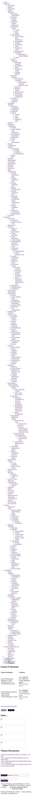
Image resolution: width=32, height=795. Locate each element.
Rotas (13, 547)
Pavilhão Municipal (14, 352)
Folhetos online (15, 632)
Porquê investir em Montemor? (15, 575)
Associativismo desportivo (15, 361)
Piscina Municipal (14, 349)
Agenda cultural (15, 554)
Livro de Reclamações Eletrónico (11, 661)
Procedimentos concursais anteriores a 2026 (23, 83)
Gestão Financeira (14, 60)
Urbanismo (14, 396)
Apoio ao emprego (14, 579)
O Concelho (11, 218)
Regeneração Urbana (15, 387)
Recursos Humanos (14, 76)
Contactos (10, 166)
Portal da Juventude (14, 380)
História (10, 7)
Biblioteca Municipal (14, 325)
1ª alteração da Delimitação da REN (19, 443)
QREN (13, 155)
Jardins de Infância (14, 229)
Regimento (14, 111)
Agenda (17, 30)
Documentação (15, 35)
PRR (12, 157)
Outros (17, 57)
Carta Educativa (19, 251)
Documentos (18, 93)
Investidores (7, 570)
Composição (14, 109)
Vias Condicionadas (15, 309)
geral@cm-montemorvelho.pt (19, 787)
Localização (11, 5)
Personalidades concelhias (15, 341)
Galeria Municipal (14, 330)
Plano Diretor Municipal (15, 592)
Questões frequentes (11, 637)
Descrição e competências (15, 107)
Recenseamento (15, 214)
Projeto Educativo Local (19, 253)
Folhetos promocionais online (15, 558)
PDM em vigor (22, 423)
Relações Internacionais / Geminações (12, 160)
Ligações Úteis (12, 640)
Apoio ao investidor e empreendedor (15, 583)
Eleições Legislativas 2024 (14, 192)
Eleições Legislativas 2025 (14, 184)
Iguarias (17, 521)
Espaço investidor (10, 572)
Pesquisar (4, 775)
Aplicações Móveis (11, 655)
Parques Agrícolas (14, 610)
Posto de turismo (16, 555)
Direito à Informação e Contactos (15, 453)
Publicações (14, 137)
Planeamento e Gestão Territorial (23, 55)
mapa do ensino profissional (9, 706)
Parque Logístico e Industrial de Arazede (16, 599)
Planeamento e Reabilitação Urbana (15, 417)
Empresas (14, 612)
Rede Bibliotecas (16, 327)
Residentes (7, 217)
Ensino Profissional (14, 237)
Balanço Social (19, 51)
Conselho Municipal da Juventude (15, 376)
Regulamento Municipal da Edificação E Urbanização (18, 408)
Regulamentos (19, 41)
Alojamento (14, 518)
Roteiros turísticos (13, 318)
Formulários (18, 52)
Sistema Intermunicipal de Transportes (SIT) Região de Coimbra (13, 497)
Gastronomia (15, 519)
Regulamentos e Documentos (15, 134)
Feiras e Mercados (10, 471)
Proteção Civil (12, 311)
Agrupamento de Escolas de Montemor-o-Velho (16, 244)
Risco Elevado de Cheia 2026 (12, 502)
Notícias (13, 127)
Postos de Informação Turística (11, 627)
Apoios (13, 485)
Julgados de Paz (12, 469)
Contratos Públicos (17, 73)
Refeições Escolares (17, 268)
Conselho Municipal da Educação (15, 257)
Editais (17, 33)
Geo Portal (11, 648)
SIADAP (17, 87)
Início (5, 2)
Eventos (13, 344)
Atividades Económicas (11, 595)
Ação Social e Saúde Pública (12, 291)
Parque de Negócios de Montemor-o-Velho (15, 605)
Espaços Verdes (15, 568)
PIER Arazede (22, 436)
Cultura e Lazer (12, 314)
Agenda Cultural (16, 305)
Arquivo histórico (13, 322)
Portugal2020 (15, 148)
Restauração (18, 523)
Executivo (14, 17)
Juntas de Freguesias (11, 123)
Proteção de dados (17, 788)
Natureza (13, 545)
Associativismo (12, 482)
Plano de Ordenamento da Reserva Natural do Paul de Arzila (23, 429)
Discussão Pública (14, 457)
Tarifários (17, 43)
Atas (16, 31)
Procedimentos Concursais (19, 79)
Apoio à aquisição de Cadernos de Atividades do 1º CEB (19, 280)
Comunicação (12, 126)
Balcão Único (12, 225)
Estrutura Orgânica (14, 19)
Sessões (13, 113)
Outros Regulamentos (19, 413)
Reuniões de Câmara (14, 27)
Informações (14, 285)
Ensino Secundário (14, 234)
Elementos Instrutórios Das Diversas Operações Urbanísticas (19, 401)
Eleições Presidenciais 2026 (15, 174)
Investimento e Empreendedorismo (13, 619)
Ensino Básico (15, 231)
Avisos (13, 139)
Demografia (11, 8)
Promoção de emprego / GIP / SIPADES (15, 371)
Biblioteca (14, 366)
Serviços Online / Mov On (11, 646)
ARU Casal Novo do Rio (18, 393)
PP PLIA (21, 425)
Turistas (6, 505)
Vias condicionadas (15, 141)
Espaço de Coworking (11, 491)
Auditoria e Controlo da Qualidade (14, 99)
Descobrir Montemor (11, 525)
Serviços (13, 617)
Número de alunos (14, 261)
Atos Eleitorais (12, 171)
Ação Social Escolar (14, 265)
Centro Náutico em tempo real (19, 535)
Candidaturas (15, 288)
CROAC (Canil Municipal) (12, 479)
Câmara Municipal (11, 11)
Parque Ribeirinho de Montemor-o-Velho (15, 564)
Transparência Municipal (12, 164)
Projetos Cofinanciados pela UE (12, 145)
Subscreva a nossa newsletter (9, 777)
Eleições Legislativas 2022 (14, 207)
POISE (17, 150)
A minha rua (11, 650)
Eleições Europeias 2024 (15, 188)
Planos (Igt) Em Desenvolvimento (20, 434)
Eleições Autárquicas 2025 (14, 179)
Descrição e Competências (15, 14)
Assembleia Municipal (11, 103)
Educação (10, 227)
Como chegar (15, 516)
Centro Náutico (15, 347)
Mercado (13, 474)
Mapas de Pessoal (17, 89)
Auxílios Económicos (18, 274)
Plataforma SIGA (16, 287)
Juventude (11, 365)
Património (14, 316)
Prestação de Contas (18, 48)
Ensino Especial (15, 240)
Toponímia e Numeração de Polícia (15, 448)
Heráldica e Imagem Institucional (14, 23)
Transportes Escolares (18, 271)
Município (7, 4)
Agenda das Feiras (14, 476)
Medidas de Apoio (14, 623)
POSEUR (18, 152)
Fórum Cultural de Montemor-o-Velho (16, 334)
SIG (12, 589)
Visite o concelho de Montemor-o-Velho (16, 511)
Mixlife (20, 793)
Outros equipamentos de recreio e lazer (16, 357)
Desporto (10, 345)
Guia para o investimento (14, 587)
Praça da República (14, 463)
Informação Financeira (18, 63)
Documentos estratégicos (14, 248)
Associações (14, 484)
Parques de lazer (16, 368)
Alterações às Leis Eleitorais (15, 211)
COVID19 (11, 215)
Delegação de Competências (19, 95)
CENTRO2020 (19, 153)
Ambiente (10, 313)
